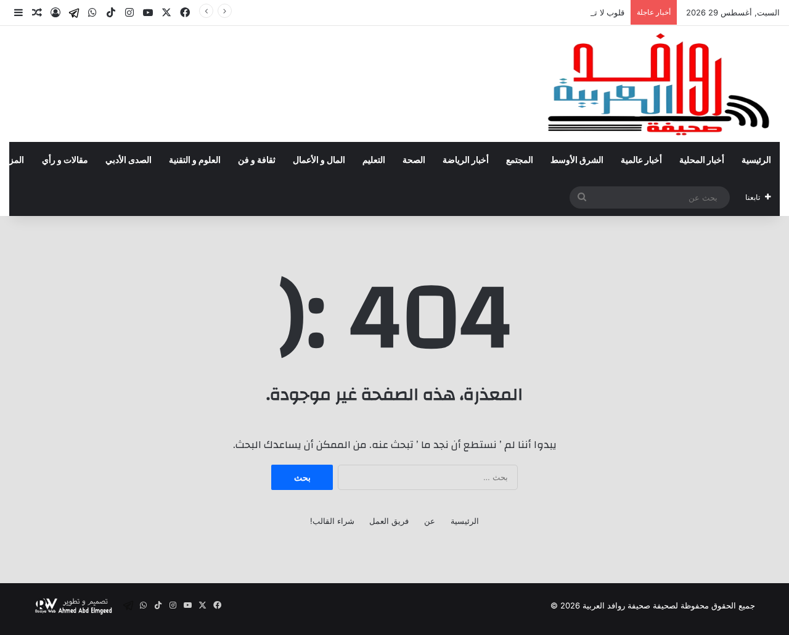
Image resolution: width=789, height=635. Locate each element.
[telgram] (74, 13)
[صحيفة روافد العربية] (660, 84)
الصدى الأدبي (128, 160)
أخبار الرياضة (466, 160)
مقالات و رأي (65, 160)
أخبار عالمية (641, 160)
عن (429, 521)
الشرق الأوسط (576, 160)
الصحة (414, 160)
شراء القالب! (332, 521)
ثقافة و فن (257, 160)
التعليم (373, 160)
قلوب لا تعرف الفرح (591, 12)
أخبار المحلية (701, 160)
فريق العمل (389, 521)
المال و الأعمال (319, 160)
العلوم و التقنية (195, 160)
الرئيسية (756, 160)
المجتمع (519, 160)
